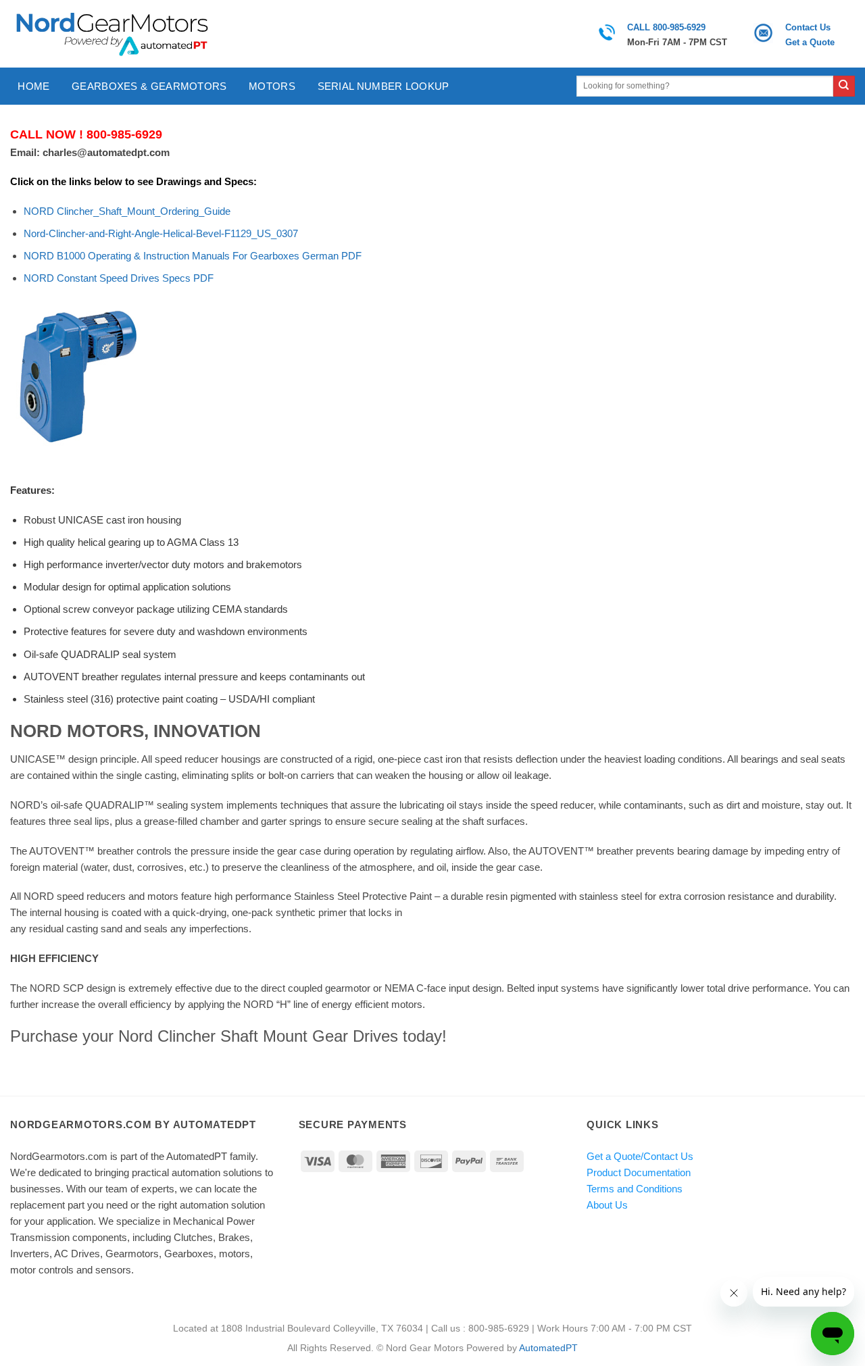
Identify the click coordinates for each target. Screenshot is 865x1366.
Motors (272, 86)
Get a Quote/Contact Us (640, 1156)
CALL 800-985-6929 (666, 27)
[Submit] (844, 86)
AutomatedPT (548, 1348)
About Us (607, 1205)
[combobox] (704, 86)
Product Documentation (639, 1172)
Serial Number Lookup (383, 86)
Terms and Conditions (635, 1188)
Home (33, 86)
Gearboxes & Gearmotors (149, 86)
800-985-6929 (124, 134)
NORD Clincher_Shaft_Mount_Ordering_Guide (127, 211)
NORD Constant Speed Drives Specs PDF (119, 278)
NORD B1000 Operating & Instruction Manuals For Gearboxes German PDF (193, 255)
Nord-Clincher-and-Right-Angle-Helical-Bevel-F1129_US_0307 (161, 233)
